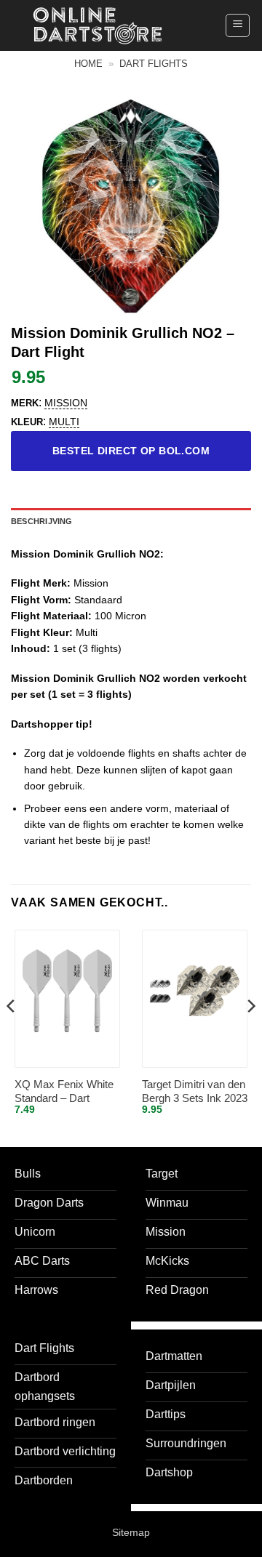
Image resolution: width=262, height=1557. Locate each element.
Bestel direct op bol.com (131, 450)
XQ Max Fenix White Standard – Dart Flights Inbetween (64, 1092)
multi (64, 421)
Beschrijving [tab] (42, 521)
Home (88, 63)
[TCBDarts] (97, 26)
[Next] (250, 1035)
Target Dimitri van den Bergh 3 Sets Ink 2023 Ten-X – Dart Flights (194, 1092)
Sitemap (131, 1532)
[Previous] (11, 1035)
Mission (65, 403)
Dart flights (153, 63)
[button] (238, 25)
